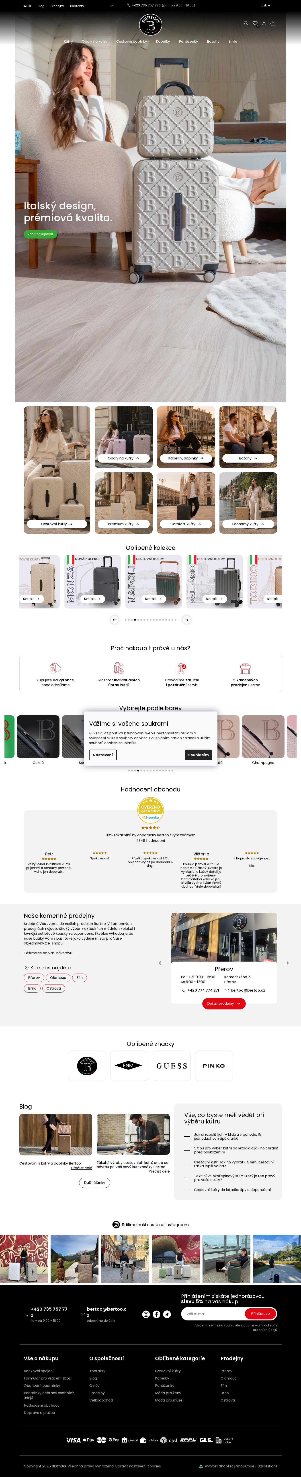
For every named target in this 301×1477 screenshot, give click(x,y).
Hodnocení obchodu (41, 1405)
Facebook (156, 1314)
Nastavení (103, 754)
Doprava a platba (39, 1412)
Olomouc (58, 977)
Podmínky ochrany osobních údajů (49, 1395)
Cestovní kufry (168, 1371)
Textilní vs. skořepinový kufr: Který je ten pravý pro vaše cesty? (234, 1178)
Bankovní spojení (39, 1371)
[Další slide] (186, 620)
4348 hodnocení (150, 840)
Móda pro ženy (168, 1393)
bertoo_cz (146, 1314)
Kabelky (162, 1378)
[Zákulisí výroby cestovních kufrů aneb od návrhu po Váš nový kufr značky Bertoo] (133, 1134)
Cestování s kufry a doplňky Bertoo (50, 1163)
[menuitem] (68, 41)
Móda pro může (168, 1400)
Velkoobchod (101, 1400)
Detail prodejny (220, 1003)
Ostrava (54, 988)
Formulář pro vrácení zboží (48, 1378)
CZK (264, 5)
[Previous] (161, 963)
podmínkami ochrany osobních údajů (260, 1327)
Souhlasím (198, 754)
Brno (32, 988)
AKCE (28, 6)
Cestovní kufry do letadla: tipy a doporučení (232, 1190)
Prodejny (57, 6)
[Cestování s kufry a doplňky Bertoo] (55, 1134)
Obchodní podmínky (42, 1385)
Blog (41, 6)
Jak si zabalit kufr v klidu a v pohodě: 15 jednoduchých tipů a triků (227, 1136)
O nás (94, 1385)
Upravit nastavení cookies (138, 1466)
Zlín (79, 977)
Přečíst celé (81, 1168)
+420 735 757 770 (49, 1312)
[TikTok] (167, 1314)
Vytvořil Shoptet (219, 1466)
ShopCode (245, 1466)
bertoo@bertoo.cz (248, 990)
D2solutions (267, 1466)
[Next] (286, 963)
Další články (94, 1182)
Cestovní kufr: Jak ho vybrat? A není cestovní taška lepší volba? (234, 1164)
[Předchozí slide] (115, 620)
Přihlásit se (260, 1313)
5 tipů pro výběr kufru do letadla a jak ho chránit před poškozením (236, 1150)
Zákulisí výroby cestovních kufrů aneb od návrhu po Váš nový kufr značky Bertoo (132, 1165)
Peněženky (164, 1385)
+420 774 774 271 (203, 990)
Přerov (34, 977)
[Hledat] (246, 23)
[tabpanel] (153, 581)
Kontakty (77, 6)
